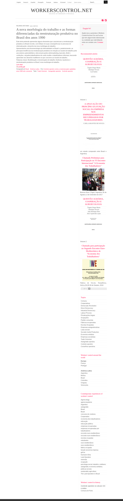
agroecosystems (86, 402)
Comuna (84, 301)
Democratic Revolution (88, 306)
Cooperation (85, 416)
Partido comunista (87, 320)
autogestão (84, 407)
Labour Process (86, 313)
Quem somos (77, 2)
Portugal (84, 365)
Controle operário (67, 71)
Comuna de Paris (87, 491)
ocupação (84, 462)
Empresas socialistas (88, 337)
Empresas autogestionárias (90, 327)
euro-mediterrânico (87, 445)
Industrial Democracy (88, 310)
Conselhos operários (88, 346)
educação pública (87, 424)
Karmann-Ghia (86, 455)
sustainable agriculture (88, 471)
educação (84, 421)
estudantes (84, 440)
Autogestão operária (54, 71)
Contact (69, 2)
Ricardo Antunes (22, 26)
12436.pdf (21, 67)
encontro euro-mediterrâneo (90, 433)
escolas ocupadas (87, 438)
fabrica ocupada (86, 447)
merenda (84, 459)
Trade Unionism (42, 71)
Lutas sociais (85, 330)
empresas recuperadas (88, 426)
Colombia (84, 380)
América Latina (35, 69)
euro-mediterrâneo (87, 443)
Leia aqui (19, 64)
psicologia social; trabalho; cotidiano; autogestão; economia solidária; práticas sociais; (93, 467)
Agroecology (85, 400)
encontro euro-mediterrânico (90, 435)
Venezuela (84, 385)
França (83, 363)
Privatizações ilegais (88, 315)
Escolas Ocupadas (87, 325)
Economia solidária (87, 334)
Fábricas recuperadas (88, 322)
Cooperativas (85, 303)
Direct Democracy (87, 308)
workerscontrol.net (61, 10)
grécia (83, 452)
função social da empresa (89, 450)
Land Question (86, 457)
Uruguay (84, 383)
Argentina (84, 373)
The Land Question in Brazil (90, 474)
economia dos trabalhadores (90, 419)
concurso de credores (88, 414)
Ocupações (85, 318)
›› (89, 288)
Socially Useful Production (90, 332)
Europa (83, 361)
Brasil (27, 69)
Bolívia (83, 375)
